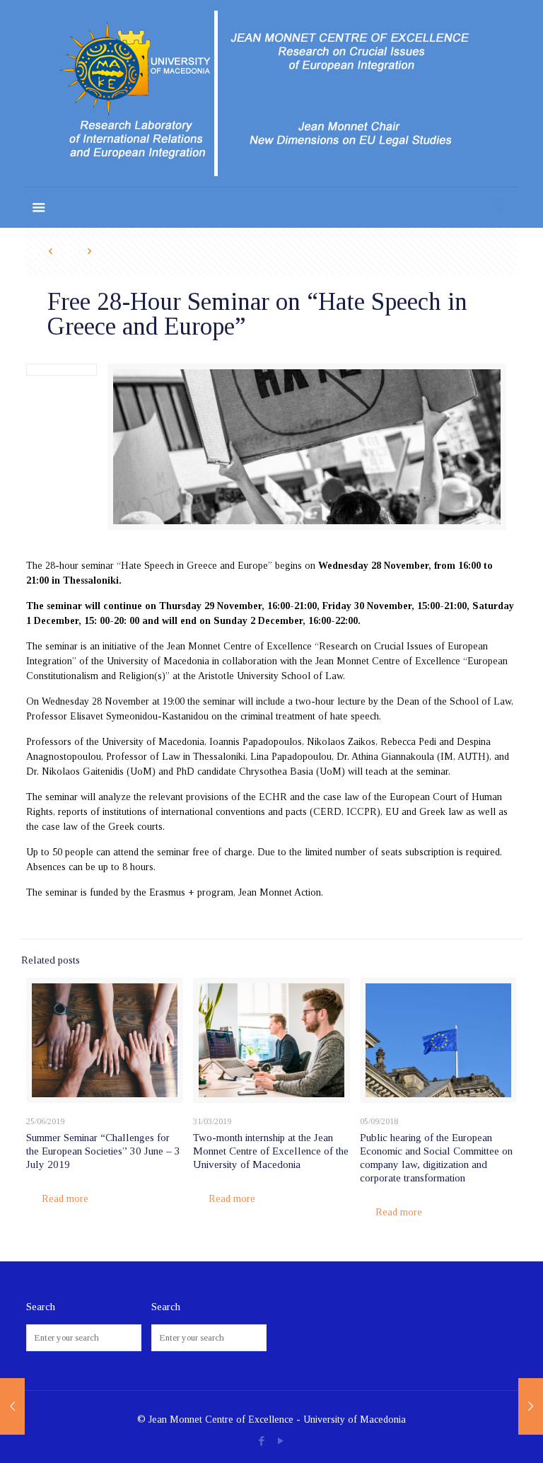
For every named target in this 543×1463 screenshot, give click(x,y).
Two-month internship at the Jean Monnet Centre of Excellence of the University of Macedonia (271, 1151)
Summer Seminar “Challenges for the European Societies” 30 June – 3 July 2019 (103, 1151)
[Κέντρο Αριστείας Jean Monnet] (271, 93)
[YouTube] (281, 1441)
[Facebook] (262, 1441)
